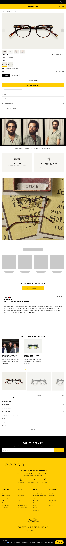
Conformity (32, 542)
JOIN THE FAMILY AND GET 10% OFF (33, 2)
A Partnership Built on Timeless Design (9, 356)
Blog (19, 500)
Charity (4, 502)
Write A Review (33, 288)
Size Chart (61, 71)
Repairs (35, 498)
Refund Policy (40, 542)
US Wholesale (5, 507)
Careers (35, 505)
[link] (7, 57)
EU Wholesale (5, 505)
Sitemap (35, 507)
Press (19, 502)
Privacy (3, 542)
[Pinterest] (15, 465)
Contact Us (36, 510)
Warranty (35, 500)
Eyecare (4, 500)
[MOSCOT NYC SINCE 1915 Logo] (33, 6)
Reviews (20, 498)
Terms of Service (49, 542)
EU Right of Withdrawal (39, 495)
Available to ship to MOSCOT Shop (13, 89)
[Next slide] (62, 30)
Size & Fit (20, 493)
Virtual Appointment (7, 498)
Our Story (4, 493)
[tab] (4, 52)
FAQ (34, 502)
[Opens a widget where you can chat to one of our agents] (59, 542)
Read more (32, 312)
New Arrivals (52, 502)
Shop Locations (6, 495)
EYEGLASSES (9, 11)
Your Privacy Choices (15, 542)
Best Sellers (52, 500)
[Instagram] (11, 465)
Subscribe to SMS (22, 507)
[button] (59, 6)
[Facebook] (7, 465)
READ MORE (5, 363)
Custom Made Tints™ (54, 498)
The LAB (51, 505)
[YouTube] (19, 465)
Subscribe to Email (23, 505)
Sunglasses (51, 495)
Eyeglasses (51, 493)
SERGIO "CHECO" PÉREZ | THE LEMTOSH (32, 356)
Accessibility (25, 542)
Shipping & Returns (38, 493)
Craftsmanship (21, 495)
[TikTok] (23, 465)
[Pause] (61, 1)
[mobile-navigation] (3, 6)
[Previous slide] (3, 30)
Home (3, 11)
